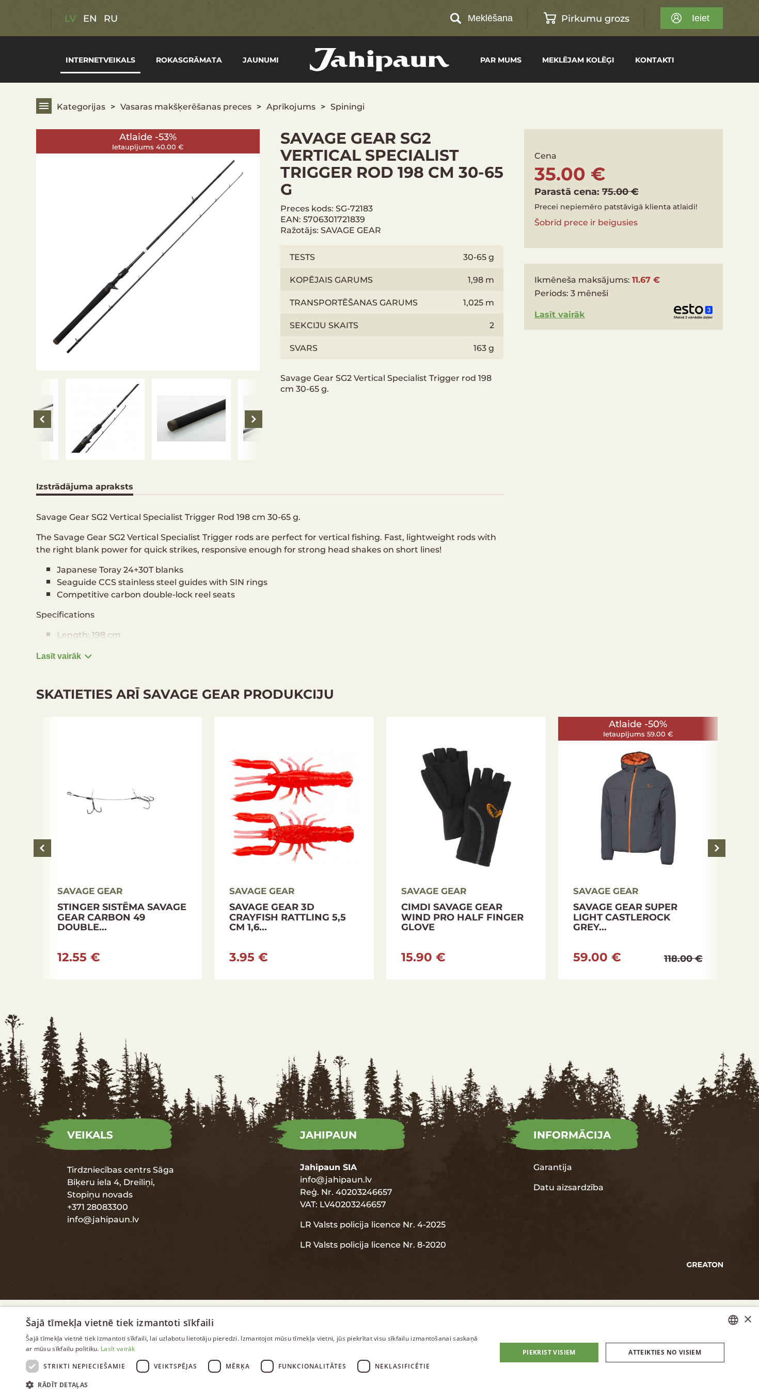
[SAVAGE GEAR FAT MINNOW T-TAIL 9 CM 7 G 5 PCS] (676, 848)
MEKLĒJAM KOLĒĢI (578, 60)
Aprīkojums (290, 106)
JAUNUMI (261, 60)
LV (70, 18)
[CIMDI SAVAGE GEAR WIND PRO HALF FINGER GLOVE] (332, 848)
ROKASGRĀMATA (189, 60)
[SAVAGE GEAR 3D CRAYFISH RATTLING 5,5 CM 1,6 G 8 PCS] (160, 848)
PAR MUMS (500, 60)
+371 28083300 (97, 1206)
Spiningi (347, 106)
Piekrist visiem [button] (549, 1352)
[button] (254, 1384)
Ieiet (700, 18)
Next (253, 419)
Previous (42, 419)
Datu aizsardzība (568, 1186)
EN (90, 18)
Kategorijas (81, 106)
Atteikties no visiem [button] (664, 1352)
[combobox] (733, 1320)
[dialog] (379, 1352)
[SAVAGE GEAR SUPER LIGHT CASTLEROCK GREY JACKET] (504, 848)
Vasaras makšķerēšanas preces (185, 106)
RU (111, 18)
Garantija (552, 1166)
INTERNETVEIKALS (100, 60)
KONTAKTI (654, 60)
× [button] (747, 1320)
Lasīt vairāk (58, 656)
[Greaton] (705, 1265)
